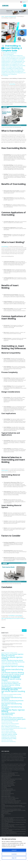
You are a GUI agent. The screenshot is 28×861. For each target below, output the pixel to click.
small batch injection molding (9, 734)
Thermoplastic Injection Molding (7, 785)
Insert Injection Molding (6, 786)
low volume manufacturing (7, 696)
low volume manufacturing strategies (11, 707)
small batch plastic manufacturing (8, 735)
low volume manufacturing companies (11, 698)
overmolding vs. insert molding (15, 615)
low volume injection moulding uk (13, 692)
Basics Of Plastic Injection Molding (8, 799)
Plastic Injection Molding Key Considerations (10, 802)
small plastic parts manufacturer (8, 737)
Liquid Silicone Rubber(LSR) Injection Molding (10, 775)
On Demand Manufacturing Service (8, 790)
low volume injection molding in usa (10, 683)
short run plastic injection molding (8, 732)
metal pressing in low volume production (10, 723)
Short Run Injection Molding (7, 729)
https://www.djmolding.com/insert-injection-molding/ (12, 618)
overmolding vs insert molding (7, 71)
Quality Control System (6, 813)
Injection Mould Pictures (6, 791)
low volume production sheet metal (9, 720)
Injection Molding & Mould (10, 16)
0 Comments (5, 75)
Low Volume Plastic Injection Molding (13, 710)
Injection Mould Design (6, 792)
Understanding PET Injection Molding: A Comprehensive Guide (14, 641)
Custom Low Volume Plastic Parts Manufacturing (12, 662)
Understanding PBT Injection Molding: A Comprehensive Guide (14, 638)
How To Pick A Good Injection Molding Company (11, 809)
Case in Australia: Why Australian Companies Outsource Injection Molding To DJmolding (12, 825)
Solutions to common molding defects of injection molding (13, 810)
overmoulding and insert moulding (13, 72)
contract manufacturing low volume (12, 660)
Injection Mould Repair (5, 794)
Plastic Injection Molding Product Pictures (9, 772)
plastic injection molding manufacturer (8, 725)
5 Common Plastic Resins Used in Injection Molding (11, 805)
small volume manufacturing (6, 740)
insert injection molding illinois (11, 59)
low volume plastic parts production (12, 717)
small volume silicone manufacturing (8, 741)
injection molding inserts (18, 55)
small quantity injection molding (8, 738)
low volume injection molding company (11, 679)
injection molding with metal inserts (8, 57)
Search (3, 627)
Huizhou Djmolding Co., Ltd (6, 753)
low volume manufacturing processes (12, 700)
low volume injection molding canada (12, 674)
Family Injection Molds (5, 796)
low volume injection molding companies (11, 676)
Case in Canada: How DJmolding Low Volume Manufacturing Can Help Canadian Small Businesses (13, 832)
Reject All (14, 858)
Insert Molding (4, 246)
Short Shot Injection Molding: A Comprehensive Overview (12, 647)
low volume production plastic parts (13, 719)
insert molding (4, 470)
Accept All (14, 850)
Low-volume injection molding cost (12, 667)
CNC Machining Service (6, 777)
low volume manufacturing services (11, 704)
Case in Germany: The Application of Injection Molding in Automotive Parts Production (12, 818)
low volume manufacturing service (8, 702)
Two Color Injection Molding (7, 788)
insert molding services (14, 65)
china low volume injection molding (12, 657)
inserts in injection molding (18, 69)
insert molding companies (15, 62)
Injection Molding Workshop (7, 811)
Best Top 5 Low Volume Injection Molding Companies (12, 654)
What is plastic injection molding (8, 797)
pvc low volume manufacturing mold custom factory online (13, 728)
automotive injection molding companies (9, 652)
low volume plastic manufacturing (8, 713)
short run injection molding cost (8, 731)
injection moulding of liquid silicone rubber (9, 664)
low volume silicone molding (6, 722)
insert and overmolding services (12, 58)
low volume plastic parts (5, 716)
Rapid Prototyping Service (6, 776)
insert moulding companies (17, 68)
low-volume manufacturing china (12, 670)
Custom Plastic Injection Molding (8, 774)
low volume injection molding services (11, 688)
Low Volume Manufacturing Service (8, 782)
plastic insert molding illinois (11, 74)
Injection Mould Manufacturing (7, 793)
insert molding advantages (16, 61)
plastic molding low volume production (10, 726)
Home (2, 16)
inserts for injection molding (7, 69)
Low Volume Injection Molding (12, 672)
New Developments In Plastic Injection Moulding (11, 800)
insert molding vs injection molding (13, 67)
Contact (3, 815)
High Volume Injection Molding (7, 783)
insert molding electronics (14, 64)
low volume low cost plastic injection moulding (11, 694)
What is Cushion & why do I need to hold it (10, 798)
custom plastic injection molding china (9, 663)
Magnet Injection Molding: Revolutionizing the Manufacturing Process (12, 644)
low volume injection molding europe (10, 682)
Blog (2, 814)
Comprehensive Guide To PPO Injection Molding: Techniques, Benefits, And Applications (12, 635)
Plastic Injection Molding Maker (10, 52)
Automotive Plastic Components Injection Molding (11, 779)
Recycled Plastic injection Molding (8, 780)
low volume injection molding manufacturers (10, 685)
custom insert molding (7, 55)
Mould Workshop (4, 812)
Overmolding (12, 84)
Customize (14, 854)
